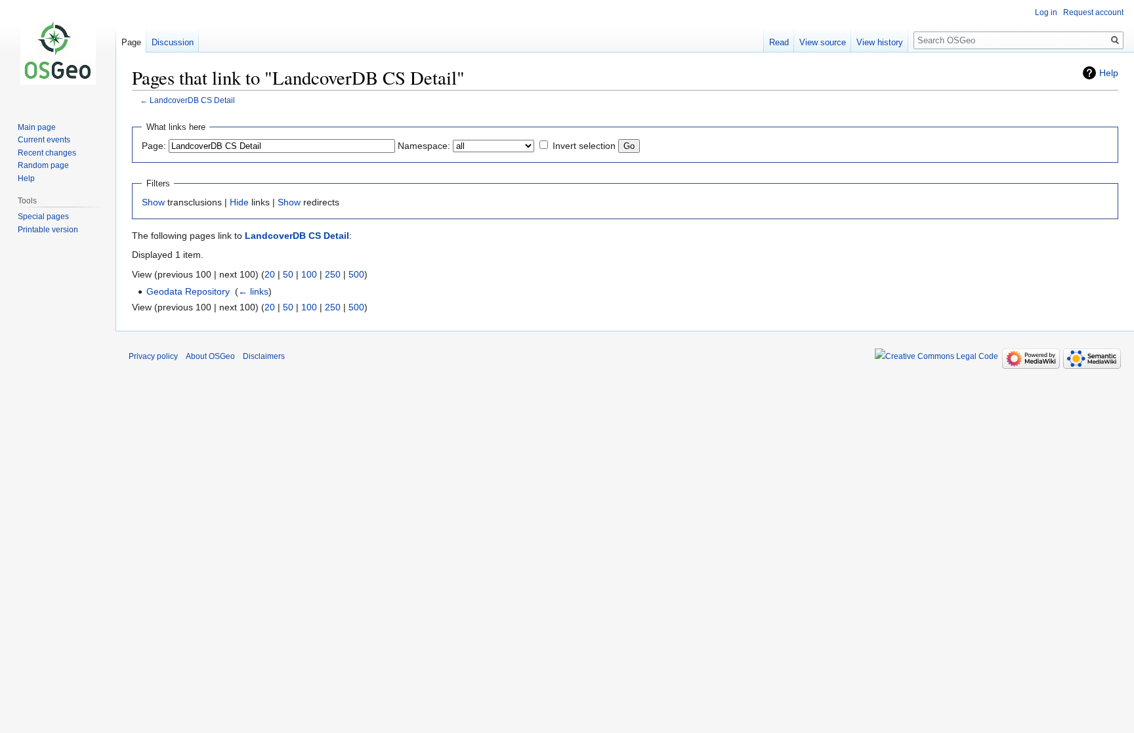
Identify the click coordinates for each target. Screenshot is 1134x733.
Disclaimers (264, 356)
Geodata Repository (188, 291)
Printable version (48, 229)
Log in (1046, 12)
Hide (239, 202)
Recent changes (47, 152)
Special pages (43, 216)
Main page (37, 127)
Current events (44, 139)
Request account (1093, 12)
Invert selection (584, 145)
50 (288, 274)
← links (253, 291)
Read (779, 42)
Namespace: (424, 145)
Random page (43, 165)
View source (822, 42)
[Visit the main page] (57, 52)
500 (356, 274)
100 (309, 274)
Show (153, 202)
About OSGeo (210, 356)
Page (131, 42)
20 (269, 274)
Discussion (173, 42)
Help (1108, 73)
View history (879, 42)
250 (333, 274)
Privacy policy (153, 356)
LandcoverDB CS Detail (192, 100)
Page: (154, 145)
